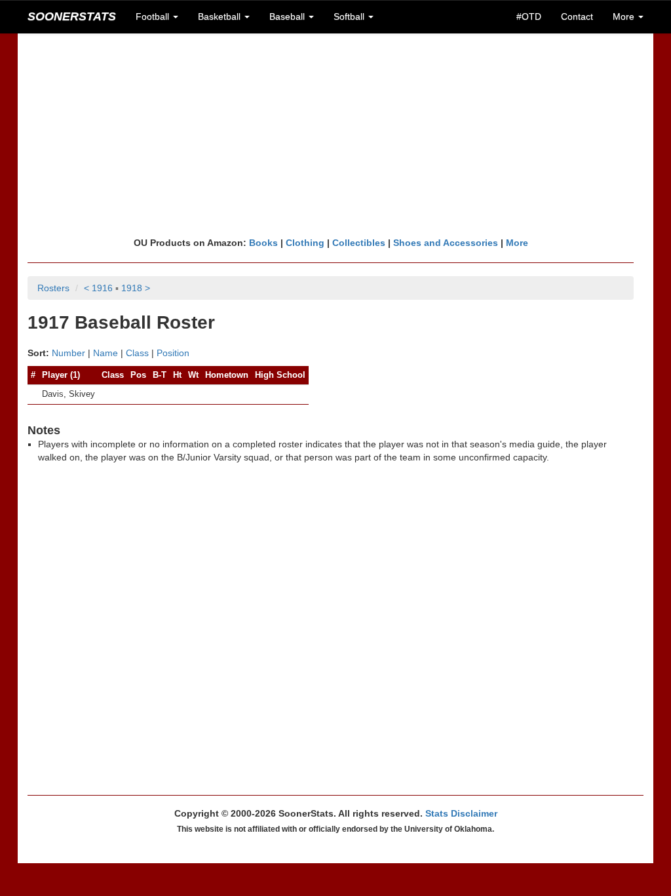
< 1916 (98, 288)
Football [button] (154, 16)
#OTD (528, 16)
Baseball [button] (288, 16)
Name (105, 353)
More (517, 242)
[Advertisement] (335, 134)
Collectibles (358, 242)
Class (137, 353)
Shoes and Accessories (445, 242)
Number (68, 353)
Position (173, 353)
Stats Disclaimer (461, 813)
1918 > (135, 288)
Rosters (53, 288)
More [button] (625, 16)
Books (263, 242)
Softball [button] (350, 16)
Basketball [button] (220, 16)
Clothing (305, 242)
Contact (577, 16)
